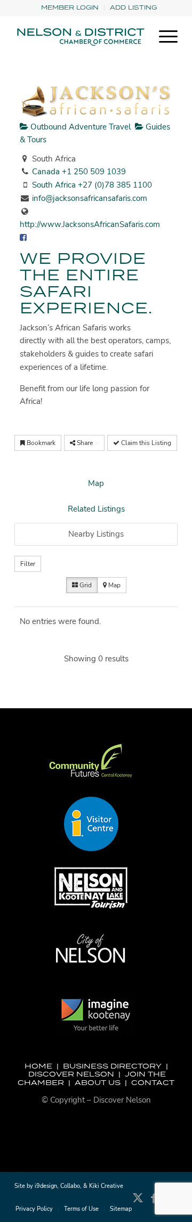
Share (84, 443)
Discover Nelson (71, 1074)
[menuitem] (70, 8)
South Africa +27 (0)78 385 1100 (92, 185)
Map (96, 483)
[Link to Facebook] (154, 1203)
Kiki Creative (106, 1186)
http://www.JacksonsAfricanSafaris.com (90, 224)
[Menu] (163, 36)
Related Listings (96, 509)
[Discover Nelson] (79, 36)
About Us (98, 1082)
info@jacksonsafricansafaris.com (89, 198)
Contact (152, 1082)
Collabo (70, 1186)
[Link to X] (138, 1203)
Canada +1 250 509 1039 (79, 171)
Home (38, 1066)
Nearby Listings (96, 534)
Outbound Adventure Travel (79, 127)
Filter (27, 564)
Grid (85, 585)
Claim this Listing (145, 443)
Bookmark (40, 443)
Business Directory (112, 1066)
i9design (46, 1186)
